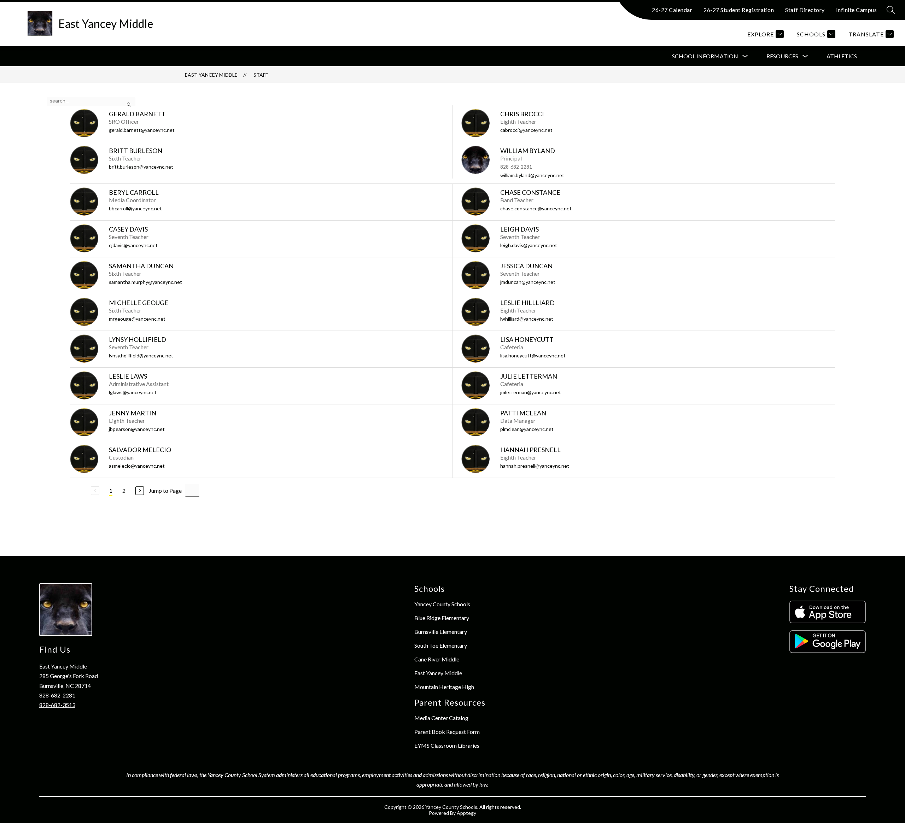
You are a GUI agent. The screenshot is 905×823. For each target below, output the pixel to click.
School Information (705, 56)
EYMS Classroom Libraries (446, 745)
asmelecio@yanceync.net (137, 466)
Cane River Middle (436, 659)
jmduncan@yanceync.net (527, 282)
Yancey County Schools (442, 604)
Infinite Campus (856, 9)
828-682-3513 (57, 704)
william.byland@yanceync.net (532, 175)
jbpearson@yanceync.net (137, 429)
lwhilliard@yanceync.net (526, 319)
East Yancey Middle (211, 75)
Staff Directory (805, 9)
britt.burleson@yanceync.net (141, 167)
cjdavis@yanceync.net (133, 245)
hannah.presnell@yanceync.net (534, 466)
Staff (260, 75)
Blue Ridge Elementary (441, 617)
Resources (782, 56)
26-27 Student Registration (738, 9)
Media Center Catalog (441, 717)
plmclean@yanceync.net (527, 429)
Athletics (842, 56)
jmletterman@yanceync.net (530, 392)
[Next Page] (139, 490)
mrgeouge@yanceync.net (137, 319)
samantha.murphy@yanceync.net (145, 282)
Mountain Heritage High (444, 686)
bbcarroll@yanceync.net (135, 208)
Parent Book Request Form (447, 731)
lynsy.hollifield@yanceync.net (141, 355)
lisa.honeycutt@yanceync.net (533, 355)
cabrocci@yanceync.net (526, 130)
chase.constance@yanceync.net (536, 208)
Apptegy (466, 813)
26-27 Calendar (672, 9)
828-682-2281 (57, 695)
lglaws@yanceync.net (133, 392)
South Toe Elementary (440, 645)
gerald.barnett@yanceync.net (142, 130)
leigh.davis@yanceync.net (528, 245)
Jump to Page (165, 490)
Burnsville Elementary (440, 631)
